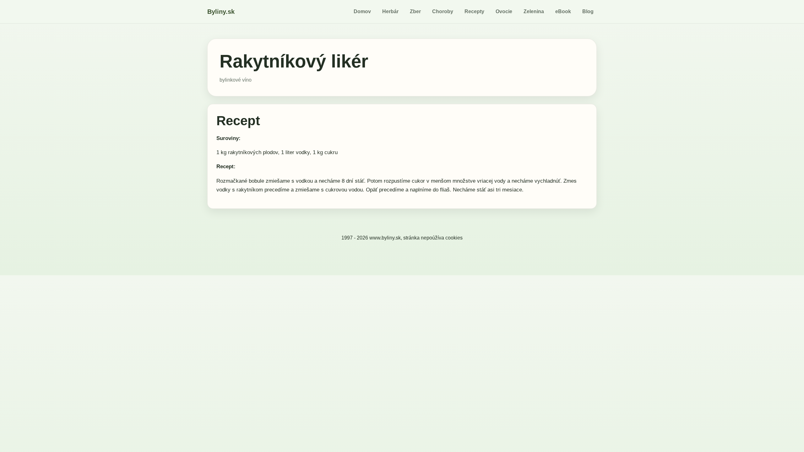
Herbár (390, 11)
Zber (415, 11)
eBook (563, 11)
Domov (362, 11)
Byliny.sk (221, 11)
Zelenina (534, 11)
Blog (588, 11)
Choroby (442, 11)
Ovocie (504, 11)
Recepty (474, 11)
